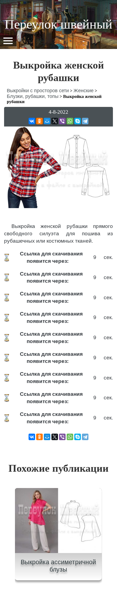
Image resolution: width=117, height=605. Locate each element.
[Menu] (8, 40)
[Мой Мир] (47, 121)
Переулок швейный (58, 24)
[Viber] (62, 121)
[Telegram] (85, 121)
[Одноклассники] (39, 121)
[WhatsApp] (70, 121)
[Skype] (77, 121)
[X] (54, 121)
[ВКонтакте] (32, 121)
